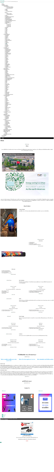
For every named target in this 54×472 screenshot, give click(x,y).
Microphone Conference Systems (9, 74)
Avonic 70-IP (9, 24)
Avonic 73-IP (9, 25)
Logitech (6, 10)
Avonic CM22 (9, 26)
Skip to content (2, 0)
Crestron (6, 70)
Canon (6, 30)
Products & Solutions (5, 5)
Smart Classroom (6, 68)
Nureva (6, 72)
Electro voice (7, 121)
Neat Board (6, 35)
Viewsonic (6, 46)
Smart (6, 47)
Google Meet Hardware (8, 19)
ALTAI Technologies (8, 127)
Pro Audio (5, 119)
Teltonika (6, 128)
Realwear (6, 12)
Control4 (6, 113)
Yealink (6, 9)
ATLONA (6, 85)
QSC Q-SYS (7, 83)
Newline (6, 41)
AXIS (6, 96)
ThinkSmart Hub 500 (8, 17)
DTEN (6, 32)
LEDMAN (6, 56)
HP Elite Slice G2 (7, 18)
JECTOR (6, 44)
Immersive (6, 48)
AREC (6, 88)
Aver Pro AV (7, 73)
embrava (6, 105)
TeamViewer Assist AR (8, 21)
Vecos (6, 101)
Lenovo (6, 31)
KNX (6, 112)
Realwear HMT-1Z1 (10, 14)
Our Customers (4, 135)
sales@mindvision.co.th (14, 1)
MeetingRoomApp (7, 107)
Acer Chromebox (7, 126)
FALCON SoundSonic (10, 7)
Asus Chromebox (7, 125)
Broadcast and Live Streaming (8, 129)
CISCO (6, 33)
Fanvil (6, 133)
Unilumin (6, 62)
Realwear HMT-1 (9, 13)
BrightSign (6, 66)
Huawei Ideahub (7, 39)
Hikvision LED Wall (8, 53)
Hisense (6, 37)
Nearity (6, 90)
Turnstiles (6, 103)
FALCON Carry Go (10, 8)
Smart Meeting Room (6, 69)
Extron (6, 82)
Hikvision (6, 36)
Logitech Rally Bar (9, 11)
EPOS (6, 28)
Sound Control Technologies (9, 94)
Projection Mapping (8, 49)
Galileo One (7, 42)
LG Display (7, 65)
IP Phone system (6, 131)
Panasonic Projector (8, 50)
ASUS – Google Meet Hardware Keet (10, 20)
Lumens (6, 29)
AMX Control (7, 86)
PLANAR (6, 55)
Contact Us (3, 136)
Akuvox (6, 99)
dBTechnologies (7, 123)
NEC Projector (7, 51)
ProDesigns (6, 419)
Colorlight (6, 52)
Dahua (6, 109)
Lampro (6, 67)
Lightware (6, 87)
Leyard (6, 54)
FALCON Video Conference (9, 6)
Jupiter (6, 63)
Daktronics (6, 57)
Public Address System (7, 130)
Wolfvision (6, 118)
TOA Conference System (8, 78)
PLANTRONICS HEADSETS (9, 16)
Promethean (7, 45)
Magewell (6, 71)
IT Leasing (5, 134)
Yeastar (6, 98)
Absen (6, 43)
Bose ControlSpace (8, 120)
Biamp (6, 81)
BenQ (6, 38)
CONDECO (7, 100)
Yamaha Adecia (7, 75)
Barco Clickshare (7, 115)
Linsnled (6, 58)
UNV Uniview (7, 110)
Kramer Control (7, 84)
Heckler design (7, 102)
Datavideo (6, 27)
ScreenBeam (7, 117)
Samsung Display (7, 64)
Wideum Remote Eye (8, 22)
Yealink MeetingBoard (8, 40)
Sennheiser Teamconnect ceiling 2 (9, 77)
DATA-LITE (7, 93)
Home (3, 3)
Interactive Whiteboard (7, 34)
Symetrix (6, 89)
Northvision (7, 116)
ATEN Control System (8, 79)
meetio (6, 106)
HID (6, 97)
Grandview (6, 61)
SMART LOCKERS (8, 104)
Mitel (6, 132)
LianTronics (7, 59)
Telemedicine (5, 114)
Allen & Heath (7, 122)
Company (3, 4)
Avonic (6, 23)
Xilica (6, 91)
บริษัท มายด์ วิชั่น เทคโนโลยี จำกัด (5, 365)
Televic (6, 80)
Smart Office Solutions (7, 95)
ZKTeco (6, 111)
